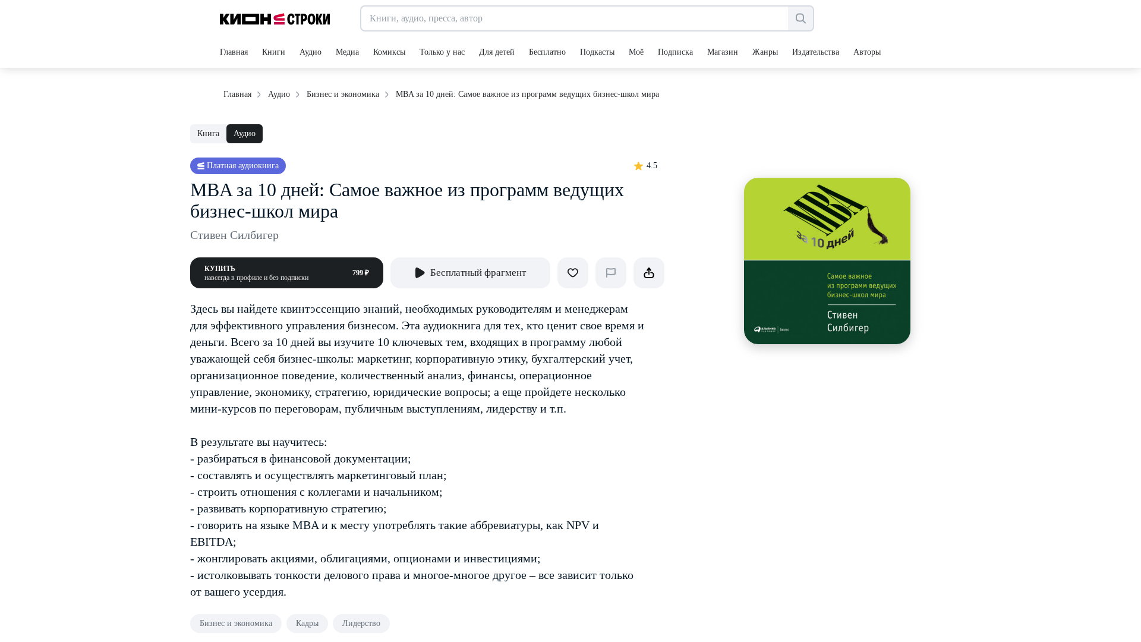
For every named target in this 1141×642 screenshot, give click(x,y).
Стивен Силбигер (234, 234)
